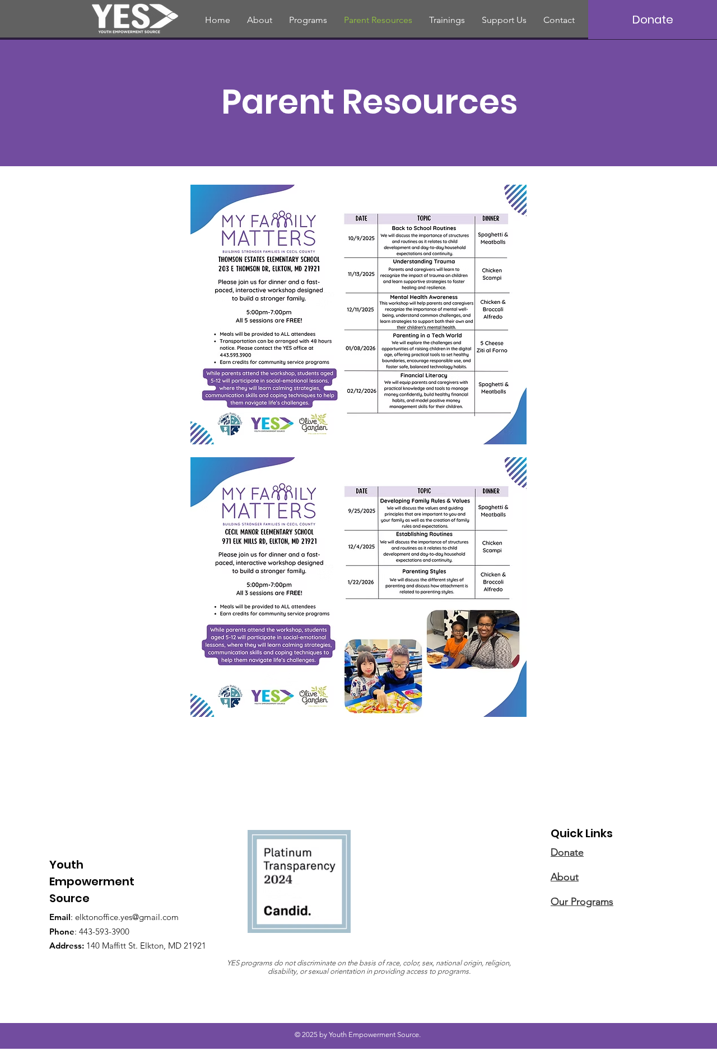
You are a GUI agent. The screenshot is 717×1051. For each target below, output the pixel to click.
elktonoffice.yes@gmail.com (127, 917)
